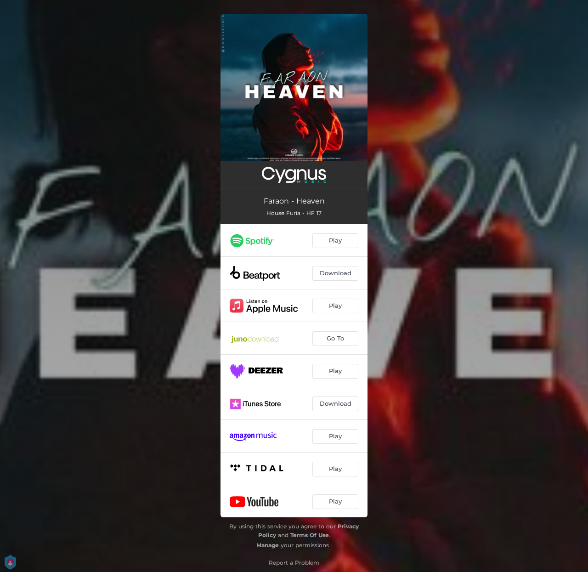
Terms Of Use (309, 535)
